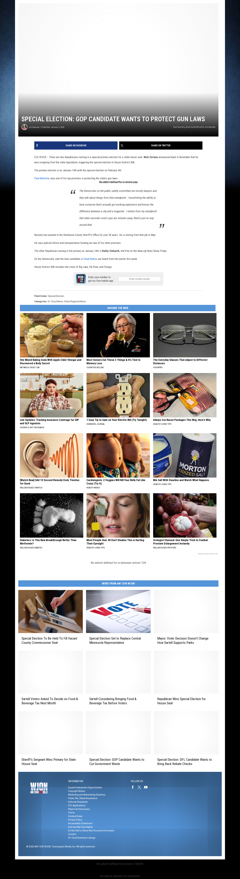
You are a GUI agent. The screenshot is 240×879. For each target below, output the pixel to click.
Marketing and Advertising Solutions (86, 794)
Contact (72, 834)
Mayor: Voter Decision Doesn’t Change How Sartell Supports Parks (182, 640)
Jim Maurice (34, 127)
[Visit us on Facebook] (134, 787)
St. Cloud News (55, 301)
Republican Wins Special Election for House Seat (181, 701)
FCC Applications (76, 805)
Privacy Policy (75, 819)
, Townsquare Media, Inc (63, 846)
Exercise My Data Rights (80, 827)
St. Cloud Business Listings (81, 837)
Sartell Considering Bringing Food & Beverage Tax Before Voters (112, 701)
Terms (71, 812)
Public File (73, 798)
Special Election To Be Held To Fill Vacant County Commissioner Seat (49, 640)
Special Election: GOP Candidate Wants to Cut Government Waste (116, 762)
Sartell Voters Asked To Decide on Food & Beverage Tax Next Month (50, 701)
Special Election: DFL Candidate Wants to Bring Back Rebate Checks (184, 762)
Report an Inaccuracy (79, 809)
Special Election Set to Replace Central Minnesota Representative (115, 640)
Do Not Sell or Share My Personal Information (91, 830)
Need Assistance (88, 798)
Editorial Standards (78, 802)
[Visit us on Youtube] (147, 787)
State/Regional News (75, 301)
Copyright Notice (76, 791)
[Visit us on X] (140, 787)
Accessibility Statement (80, 823)
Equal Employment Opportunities (85, 787)
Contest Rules (75, 816)
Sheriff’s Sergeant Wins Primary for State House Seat (49, 762)
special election (56, 296)
